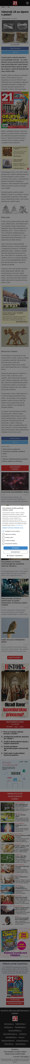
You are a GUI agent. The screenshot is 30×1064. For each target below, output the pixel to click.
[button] (15, 528)
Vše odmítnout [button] (15, 552)
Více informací (19, 525)
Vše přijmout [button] (15, 548)
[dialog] (15, 532)
